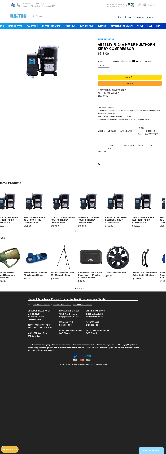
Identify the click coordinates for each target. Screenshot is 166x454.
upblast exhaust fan (86, 347)
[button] (139, 4)
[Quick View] (36, 202)
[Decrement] (99, 70)
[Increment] (107, 70)
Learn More (147, 61)
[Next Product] (161, 201)
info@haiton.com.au (41, 305)
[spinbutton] (103, 70)
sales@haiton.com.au (62, 305)
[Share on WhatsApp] (99, 164)
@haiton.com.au (85, 305)
